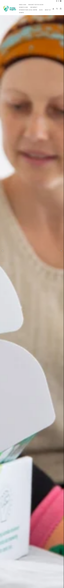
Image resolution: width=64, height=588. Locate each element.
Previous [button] (3, 250)
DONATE (21, 12)
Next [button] (61, 250)
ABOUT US (48, 10)
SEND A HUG (22, 4)
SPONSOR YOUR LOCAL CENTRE (28, 10)
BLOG (41, 10)
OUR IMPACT (33, 7)
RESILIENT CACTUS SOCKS (35, 4)
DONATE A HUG (23, 7)
